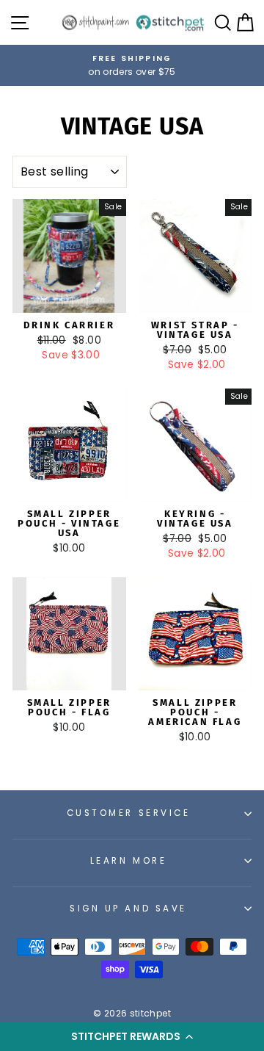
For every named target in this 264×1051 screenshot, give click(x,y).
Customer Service (129, 813)
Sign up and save (128, 908)
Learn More (128, 861)
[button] (132, 1036)
